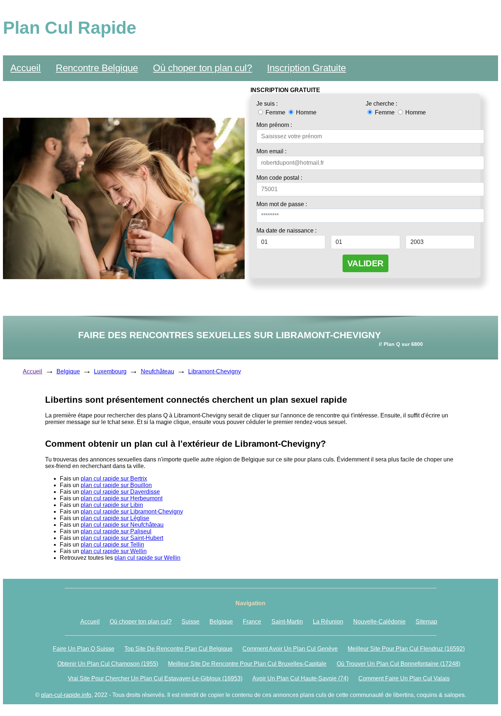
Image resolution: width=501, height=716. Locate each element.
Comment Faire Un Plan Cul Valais (404, 678)
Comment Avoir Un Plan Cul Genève (290, 649)
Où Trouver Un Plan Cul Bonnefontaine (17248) (398, 664)
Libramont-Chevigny (214, 371)
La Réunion (328, 621)
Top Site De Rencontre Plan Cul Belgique (178, 649)
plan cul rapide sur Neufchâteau (122, 525)
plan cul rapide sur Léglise (115, 518)
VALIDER (365, 263)
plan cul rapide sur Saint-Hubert (122, 538)
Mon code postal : (279, 178)
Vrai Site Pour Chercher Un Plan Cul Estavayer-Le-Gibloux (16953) (155, 678)
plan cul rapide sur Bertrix (114, 478)
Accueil (25, 68)
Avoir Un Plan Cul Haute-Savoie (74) (300, 678)
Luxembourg (110, 371)
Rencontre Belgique (97, 68)
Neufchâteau (157, 371)
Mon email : (271, 151)
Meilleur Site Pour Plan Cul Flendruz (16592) (406, 649)
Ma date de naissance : (286, 230)
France (252, 621)
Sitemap (426, 621)
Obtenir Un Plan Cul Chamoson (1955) (107, 664)
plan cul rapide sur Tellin (112, 544)
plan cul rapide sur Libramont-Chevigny (132, 511)
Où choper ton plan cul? (202, 68)
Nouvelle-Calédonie (379, 621)
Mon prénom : (274, 125)
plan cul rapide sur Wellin (114, 551)
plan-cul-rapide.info (66, 695)
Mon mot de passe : (281, 204)
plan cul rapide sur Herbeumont (121, 498)
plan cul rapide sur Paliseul (116, 531)
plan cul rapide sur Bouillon (116, 485)
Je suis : (267, 104)
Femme (275, 112)
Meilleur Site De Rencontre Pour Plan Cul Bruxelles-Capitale (247, 664)
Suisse (191, 621)
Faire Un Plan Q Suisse (83, 649)
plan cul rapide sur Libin (112, 505)
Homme (306, 112)
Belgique (68, 371)
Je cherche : (381, 104)
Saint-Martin (287, 621)
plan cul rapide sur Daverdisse (120, 492)
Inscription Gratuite (306, 68)
